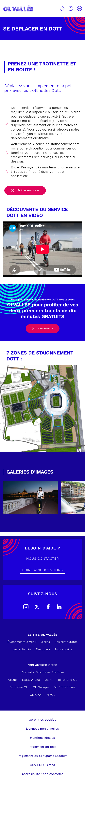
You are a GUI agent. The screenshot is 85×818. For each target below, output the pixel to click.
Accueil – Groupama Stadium (42, 672)
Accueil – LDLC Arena (24, 680)
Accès (45, 642)
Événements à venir (22, 642)
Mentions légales (42, 738)
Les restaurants (66, 642)
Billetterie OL (67, 680)
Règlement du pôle (43, 747)
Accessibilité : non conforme (42, 774)
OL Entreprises (65, 687)
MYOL (51, 695)
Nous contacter (42, 558)
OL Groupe (41, 687)
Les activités (22, 649)
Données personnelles (42, 728)
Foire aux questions (42, 570)
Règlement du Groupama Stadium (42, 756)
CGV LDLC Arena (42, 765)
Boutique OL (19, 687)
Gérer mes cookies (42, 719)
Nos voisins (63, 649)
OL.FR (49, 680)
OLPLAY (36, 695)
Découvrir (43, 649)
